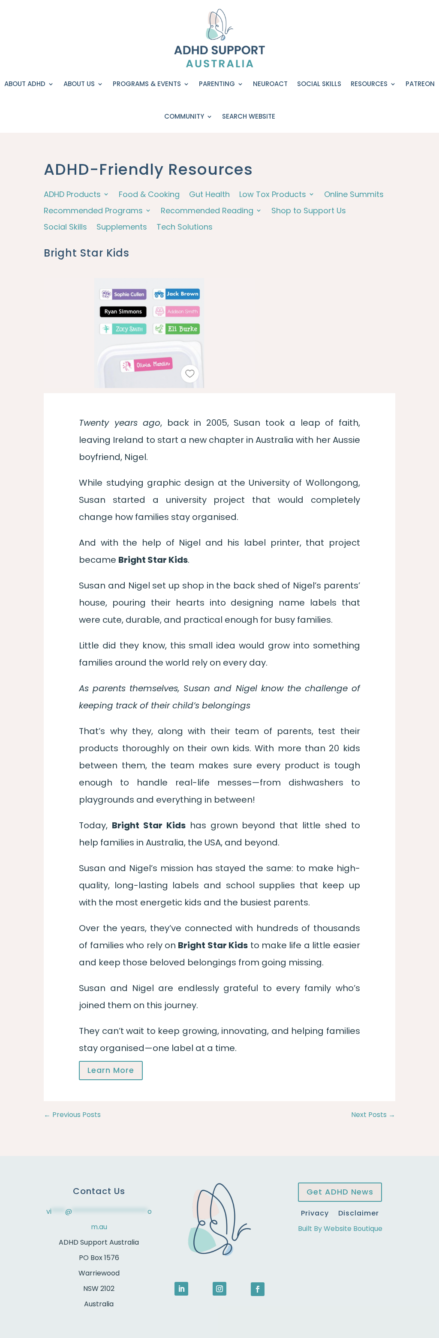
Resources (369, 83)
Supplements (121, 227)
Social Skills (319, 83)
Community (184, 116)
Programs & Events (147, 83)
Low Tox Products (272, 195)
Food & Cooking (149, 195)
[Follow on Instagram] (219, 1289)
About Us (79, 83)
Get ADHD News (340, 1191)
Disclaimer (358, 1212)
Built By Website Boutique (340, 1228)
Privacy (315, 1212)
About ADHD (24, 83)
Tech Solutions (184, 227)
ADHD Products (72, 195)
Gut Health (209, 195)
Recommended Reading (207, 211)
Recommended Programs (93, 211)
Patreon (420, 83)
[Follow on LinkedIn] (181, 1289)
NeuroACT (270, 83)
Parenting (217, 83)
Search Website (248, 116)
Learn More (110, 1070)
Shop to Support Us (308, 211)
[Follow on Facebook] (258, 1289)
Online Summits (354, 195)
